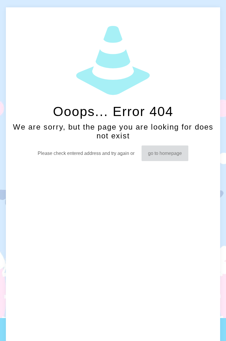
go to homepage (165, 153)
